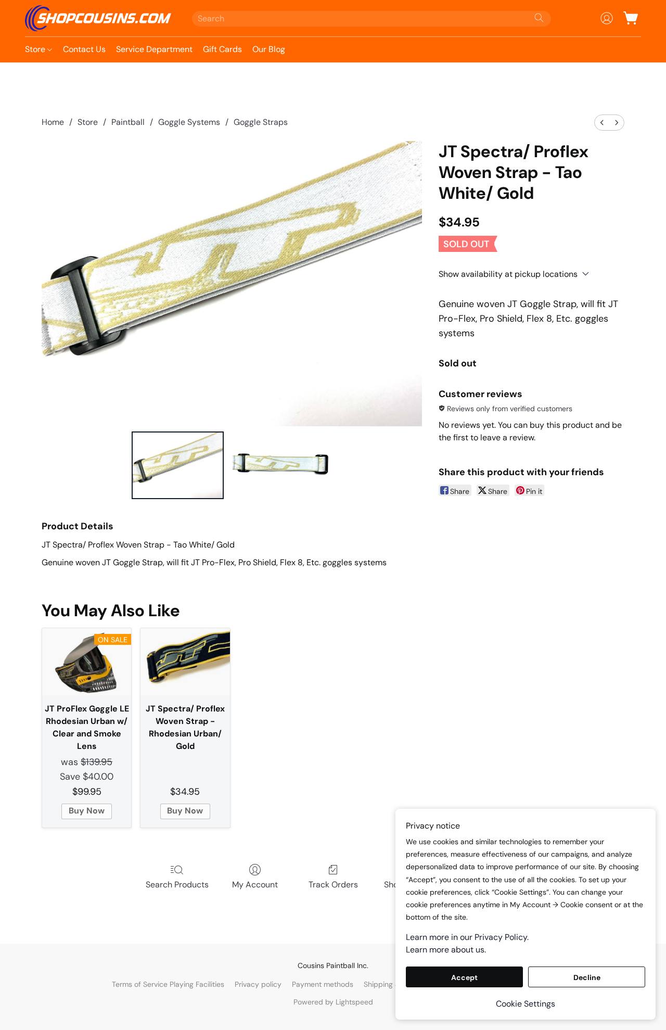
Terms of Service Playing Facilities (168, 984)
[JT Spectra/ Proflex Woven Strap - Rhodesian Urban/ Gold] (184, 661)
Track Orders (333, 884)
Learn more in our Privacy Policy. (467, 937)
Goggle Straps (261, 122)
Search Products (177, 884)
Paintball (128, 122)
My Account (255, 884)
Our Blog (268, 49)
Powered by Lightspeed (333, 1002)
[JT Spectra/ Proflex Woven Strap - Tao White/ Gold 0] (178, 465)
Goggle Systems (189, 122)
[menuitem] (602, 122)
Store (36, 49)
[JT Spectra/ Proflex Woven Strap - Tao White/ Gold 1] (280, 465)
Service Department (154, 49)
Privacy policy (258, 984)
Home (53, 122)
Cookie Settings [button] (525, 1003)
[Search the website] (539, 17)
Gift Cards (222, 49)
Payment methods (322, 984)
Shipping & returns (395, 984)
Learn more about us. (446, 949)
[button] (98, 18)
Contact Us (84, 49)
